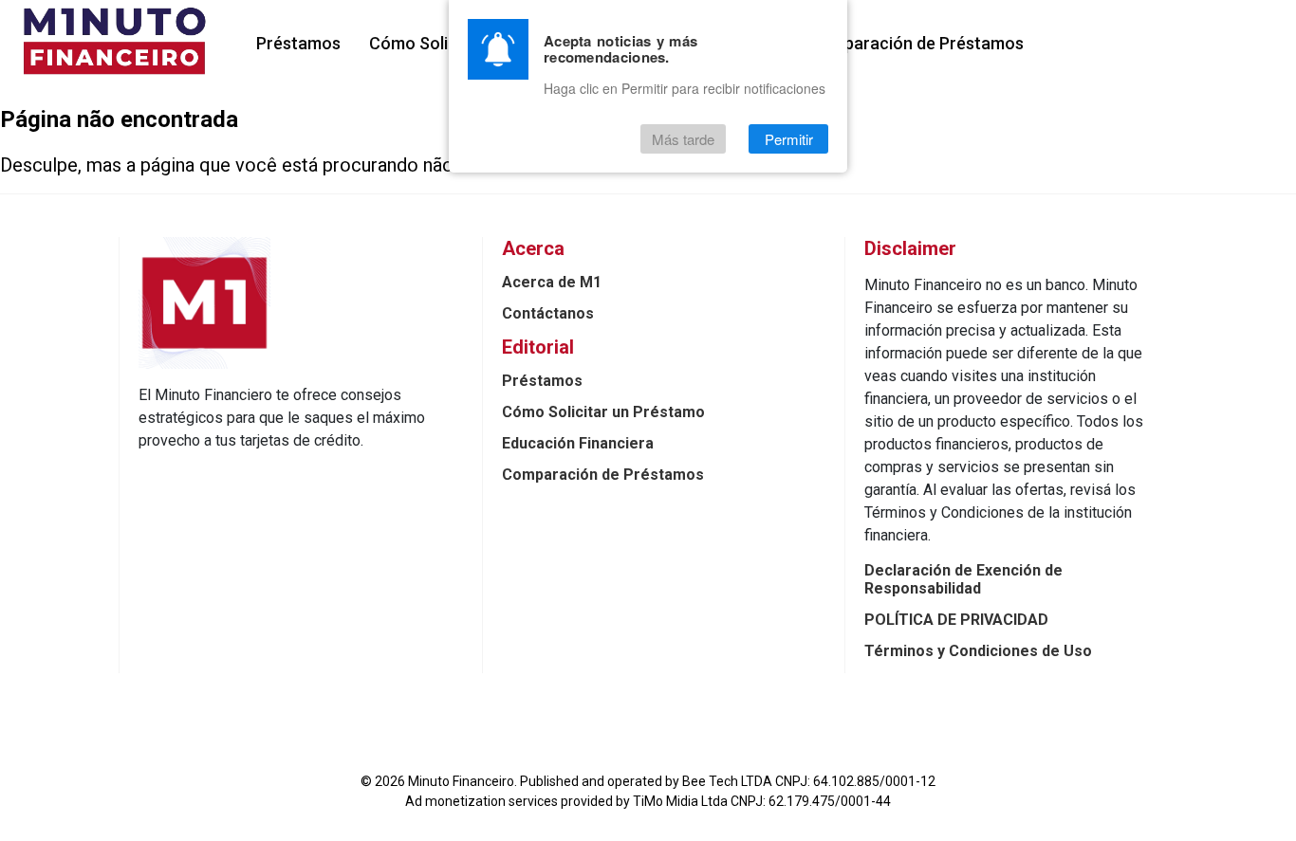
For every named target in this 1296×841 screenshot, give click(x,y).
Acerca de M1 (552, 282)
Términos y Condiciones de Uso (978, 651)
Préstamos (298, 43)
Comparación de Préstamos (916, 43)
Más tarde (683, 139)
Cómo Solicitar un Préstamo (603, 412)
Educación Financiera (578, 443)
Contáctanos (548, 313)
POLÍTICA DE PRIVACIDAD (956, 620)
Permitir (789, 139)
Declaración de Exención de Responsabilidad (963, 579)
